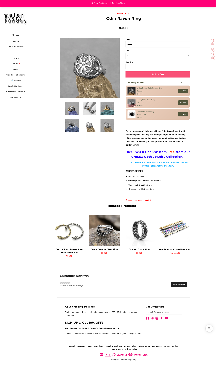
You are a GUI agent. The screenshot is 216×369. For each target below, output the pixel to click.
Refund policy (144, 346)
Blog (15, 69)
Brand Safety (117, 349)
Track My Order (16, 86)
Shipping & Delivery (114, 346)
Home (16, 58)
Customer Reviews (15, 92)
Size (127, 51)
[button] (179, 284)
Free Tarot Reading (16, 75)
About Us (81, 346)
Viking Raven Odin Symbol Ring (149, 88)
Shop (15, 63)
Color (128, 39)
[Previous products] (181, 83)
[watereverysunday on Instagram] (157, 319)
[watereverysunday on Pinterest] (152, 319)
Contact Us (15, 97)
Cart (16, 35)
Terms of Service (171, 346)
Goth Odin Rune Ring (145, 112)
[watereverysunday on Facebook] (147, 319)
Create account (16, 46)
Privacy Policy (131, 349)
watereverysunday (129, 359)
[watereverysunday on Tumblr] (161, 319)
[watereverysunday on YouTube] (166, 319)
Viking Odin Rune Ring (146, 100)
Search (72, 346)
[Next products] (187, 83)
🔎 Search (16, 80)
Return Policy (130, 346)
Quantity (129, 62)
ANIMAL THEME (123, 13)
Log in (16, 41)
